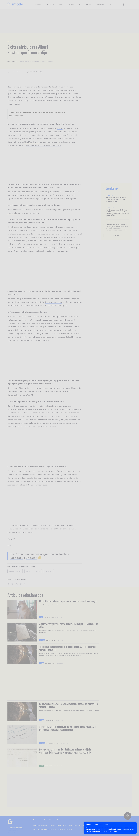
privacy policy (112, 829)
